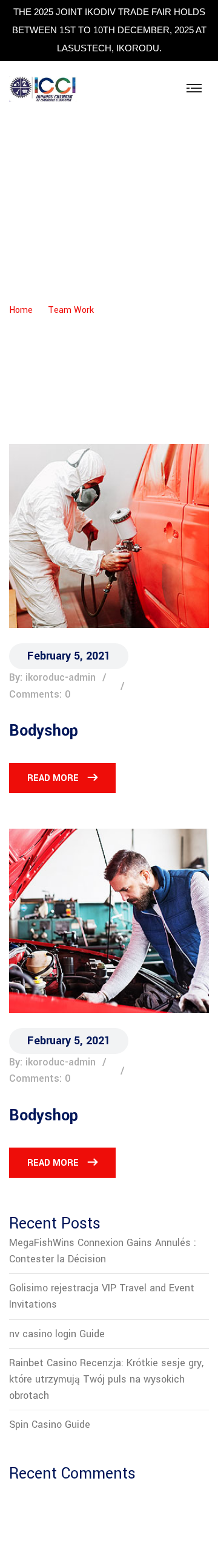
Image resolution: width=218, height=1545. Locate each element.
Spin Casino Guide (49, 1424)
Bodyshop (43, 731)
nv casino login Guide (57, 1334)
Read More (53, 778)
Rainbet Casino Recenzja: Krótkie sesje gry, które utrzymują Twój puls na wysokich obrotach (106, 1379)
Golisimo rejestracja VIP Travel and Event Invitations (101, 1296)
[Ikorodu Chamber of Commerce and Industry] (43, 88)
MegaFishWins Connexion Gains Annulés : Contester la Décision (102, 1251)
